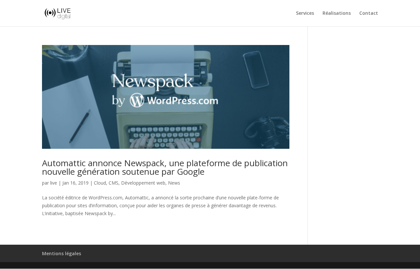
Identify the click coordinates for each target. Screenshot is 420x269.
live (53, 183)
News (174, 183)
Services (305, 13)
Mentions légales (61, 253)
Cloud (100, 183)
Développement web (143, 183)
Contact (368, 13)
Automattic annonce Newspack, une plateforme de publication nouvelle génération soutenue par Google (165, 167)
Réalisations (337, 13)
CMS (113, 183)
